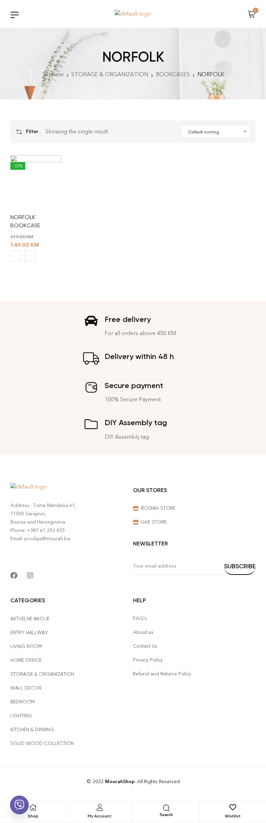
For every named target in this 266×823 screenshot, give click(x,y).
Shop (33, 816)
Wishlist (233, 816)
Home (56, 74)
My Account (100, 816)
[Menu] (14, 14)
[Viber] (19, 805)
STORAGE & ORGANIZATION (109, 74)
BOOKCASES (173, 74)
